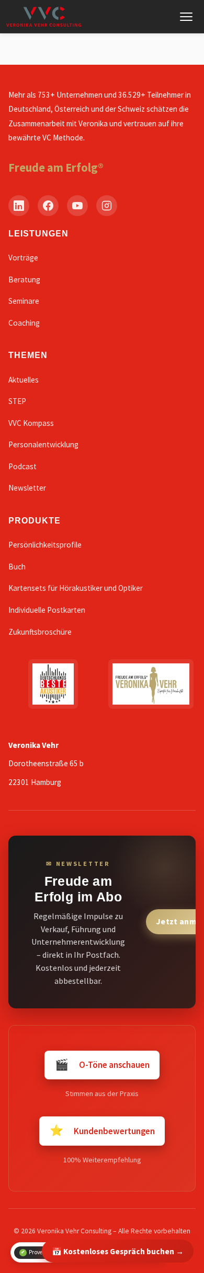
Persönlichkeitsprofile (45, 545)
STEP (17, 401)
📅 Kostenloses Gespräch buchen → (118, 1251)
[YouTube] (77, 205)
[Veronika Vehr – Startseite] (43, 17)
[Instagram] (106, 205)
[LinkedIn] (18, 205)
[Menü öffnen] (186, 16)
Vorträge (23, 258)
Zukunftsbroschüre (40, 632)
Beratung (24, 279)
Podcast (22, 466)
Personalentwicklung (43, 444)
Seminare (23, 301)
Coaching (24, 323)
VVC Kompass (31, 423)
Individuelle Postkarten (46, 610)
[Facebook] (48, 205)
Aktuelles (23, 380)
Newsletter (27, 488)
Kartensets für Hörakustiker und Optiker (75, 588)
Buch (17, 567)
